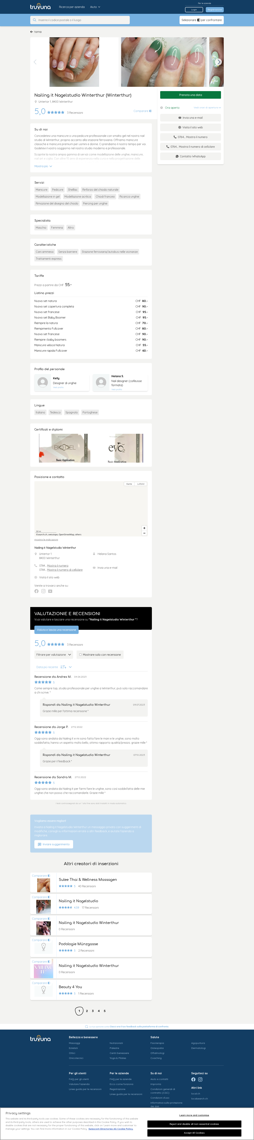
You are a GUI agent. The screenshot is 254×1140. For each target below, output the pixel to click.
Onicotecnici (76, 1058)
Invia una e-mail (107, 567)
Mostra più (41, 166)
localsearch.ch (199, 1098)
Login (194, 9)
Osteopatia (157, 1048)
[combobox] (83, 20)
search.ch (42, 534)
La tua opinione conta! (129, 1026)
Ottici (72, 1053)
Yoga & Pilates (118, 1058)
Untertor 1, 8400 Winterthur (56, 101)
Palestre (114, 1048)
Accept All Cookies (194, 1132)
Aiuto (93, 7)
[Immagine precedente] (35, 61)
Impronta (155, 1084)
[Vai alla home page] (43, 7)
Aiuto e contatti (159, 1079)
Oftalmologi (157, 1053)
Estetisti (73, 1048)
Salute (154, 1037)
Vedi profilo (58, 387)
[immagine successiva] (218, 61)
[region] (91, 508)
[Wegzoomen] (144, 533)
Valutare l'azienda (79, 1084)
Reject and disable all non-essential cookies (194, 1124)
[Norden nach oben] (144, 489)
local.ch (195, 1093)
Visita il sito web (49, 577)
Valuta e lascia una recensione (56, 630)
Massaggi (74, 1043)
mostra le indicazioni (46, 539)
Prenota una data (190, 95)
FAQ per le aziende (120, 1079)
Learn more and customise (194, 1115)
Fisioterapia (157, 1043)
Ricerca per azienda (72, 7)
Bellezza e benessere (83, 1037)
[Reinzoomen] (144, 528)
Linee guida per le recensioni (85, 1089)
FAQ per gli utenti (79, 1079)
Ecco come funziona (121, 1084)
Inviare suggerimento (56, 844)
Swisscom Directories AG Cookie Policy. (110, 1128)
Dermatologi (198, 1048)
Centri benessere (119, 1053)
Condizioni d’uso (159, 1097)
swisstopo (53, 534)
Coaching (156, 1058)
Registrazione (215, 9)
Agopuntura (198, 1043)
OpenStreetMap (66, 534)
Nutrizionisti (116, 1043)
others (78, 534)
